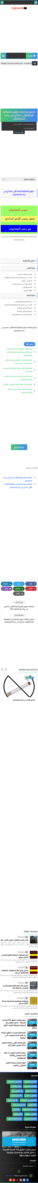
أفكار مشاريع (30, 1091)
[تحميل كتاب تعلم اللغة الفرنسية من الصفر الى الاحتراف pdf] (33, 985)
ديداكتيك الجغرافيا (13, 1118)
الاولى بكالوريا (30, 1114)
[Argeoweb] (19, 8)
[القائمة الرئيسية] (3, 56)
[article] (19, 605)
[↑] (19, 1171)
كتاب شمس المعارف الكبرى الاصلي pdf (14, 940)
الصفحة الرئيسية (28, 124)
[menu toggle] (35, 2)
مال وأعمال (15, 1086)
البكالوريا (31, 1104)
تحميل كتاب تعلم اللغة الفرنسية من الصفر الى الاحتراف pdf (15, 987)
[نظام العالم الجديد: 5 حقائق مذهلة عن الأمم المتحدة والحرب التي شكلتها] (32, 1035)
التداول (15, 1109)
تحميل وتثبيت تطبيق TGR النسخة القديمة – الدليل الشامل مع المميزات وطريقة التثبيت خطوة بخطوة (19, 352)
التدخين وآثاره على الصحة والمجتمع (24, 700)
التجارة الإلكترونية (28, 1109)
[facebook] (27, 1179)
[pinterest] (13, 1179)
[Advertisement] (19, 797)
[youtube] (20, 1179)
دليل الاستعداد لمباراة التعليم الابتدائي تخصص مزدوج (14, 956)
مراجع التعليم (15, 1095)
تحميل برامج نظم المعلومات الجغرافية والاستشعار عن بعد (15, 971)
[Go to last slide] (5, 669)
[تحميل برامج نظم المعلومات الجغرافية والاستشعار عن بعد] (33, 970)
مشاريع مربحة (16, 1091)
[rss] (10, 1179)
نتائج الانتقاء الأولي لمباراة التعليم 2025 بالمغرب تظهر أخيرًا (17, 370)
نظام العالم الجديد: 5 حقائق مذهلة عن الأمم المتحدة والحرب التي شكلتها (18, 362)
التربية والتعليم (29, 1081)
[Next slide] (2, 669)
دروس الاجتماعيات (28, 128)
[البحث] (2, 2)
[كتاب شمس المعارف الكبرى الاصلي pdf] (33, 940)
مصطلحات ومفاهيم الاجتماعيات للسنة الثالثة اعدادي (15, 1002)
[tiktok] (17, 1179)
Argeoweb (9, 1175)
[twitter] (24, 1179)
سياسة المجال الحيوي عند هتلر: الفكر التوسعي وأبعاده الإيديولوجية (17, 378)
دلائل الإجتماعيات (18, 1104)
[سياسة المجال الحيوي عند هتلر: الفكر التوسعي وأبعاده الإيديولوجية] (32, 1055)
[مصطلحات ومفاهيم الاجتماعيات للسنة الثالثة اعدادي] (33, 1001)
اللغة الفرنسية (29, 1118)
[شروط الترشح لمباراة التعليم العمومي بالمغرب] (32, 1065)
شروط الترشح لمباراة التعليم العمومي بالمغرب (17, 384)
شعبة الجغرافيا (29, 1086)
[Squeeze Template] (30, 1175)
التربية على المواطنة (27, 1100)
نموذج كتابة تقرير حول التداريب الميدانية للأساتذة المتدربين (20, 391)
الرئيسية (30, 55)
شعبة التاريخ (11, 1100)
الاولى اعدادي (17, 124)
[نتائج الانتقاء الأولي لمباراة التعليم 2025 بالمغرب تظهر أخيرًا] (32, 1045)
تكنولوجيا (17, 1114)
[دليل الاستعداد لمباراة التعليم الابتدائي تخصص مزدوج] (33, 955)
